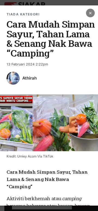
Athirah (29, 78)
